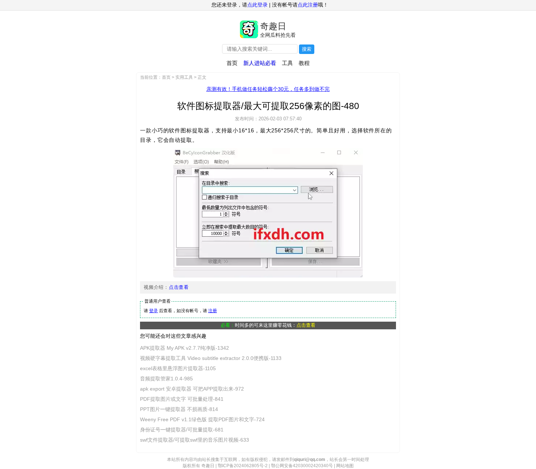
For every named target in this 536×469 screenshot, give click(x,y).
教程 (304, 63)
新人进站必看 (259, 63)
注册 (212, 310)
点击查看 (179, 287)
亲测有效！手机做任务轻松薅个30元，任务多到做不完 (268, 89)
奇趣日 (273, 26)
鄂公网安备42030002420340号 (302, 465)
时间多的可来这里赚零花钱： (275, 325)
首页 (231, 63)
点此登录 (257, 5)
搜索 (306, 49)
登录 (153, 310)
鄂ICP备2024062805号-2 (243, 465)
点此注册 (308, 5)
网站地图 (345, 465)
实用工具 (184, 77)
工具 (287, 63)
